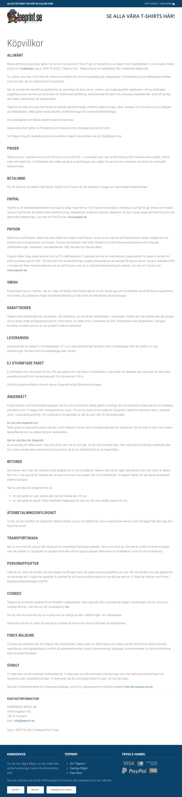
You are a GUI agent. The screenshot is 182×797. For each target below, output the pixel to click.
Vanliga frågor (79, 768)
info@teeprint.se (24, 720)
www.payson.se (17, 270)
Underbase (26, 68)
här (67, 607)
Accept (16, 789)
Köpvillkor (76, 773)
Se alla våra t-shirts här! (140, 16)
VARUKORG (166, 3)
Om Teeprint (77, 763)
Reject (35, 789)
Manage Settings (61, 789)
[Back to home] (24, 16)
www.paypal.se (76, 217)
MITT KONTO (151, 3)
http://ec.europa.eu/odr (138, 686)
